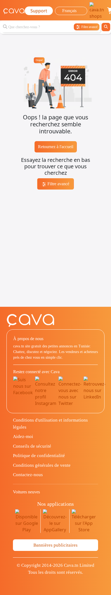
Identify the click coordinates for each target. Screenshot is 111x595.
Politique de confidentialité (39, 455)
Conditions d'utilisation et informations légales (50, 424)
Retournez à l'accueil (55, 146)
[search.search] (106, 27)
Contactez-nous (28, 474)
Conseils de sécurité (32, 446)
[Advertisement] (55, 251)
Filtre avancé (57, 183)
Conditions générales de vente (42, 465)
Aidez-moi (23, 436)
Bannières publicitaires (55, 545)
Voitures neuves (26, 492)
